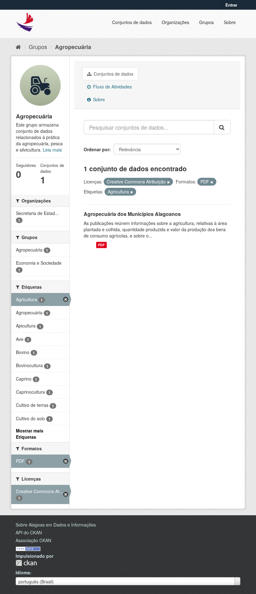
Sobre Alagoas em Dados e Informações (56, 525)
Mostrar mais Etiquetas (29, 433)
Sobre (230, 22)
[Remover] (168, 181)
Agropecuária (73, 47)
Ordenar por (96, 149)
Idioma (23, 572)
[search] (222, 127)
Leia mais (52, 150)
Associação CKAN (33, 540)
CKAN (26, 563)
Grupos (206, 22)
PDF (101, 244)
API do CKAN (29, 532)
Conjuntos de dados (132, 22)
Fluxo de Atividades (112, 86)
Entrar (231, 5)
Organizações (175, 22)
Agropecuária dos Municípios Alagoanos (132, 213)
